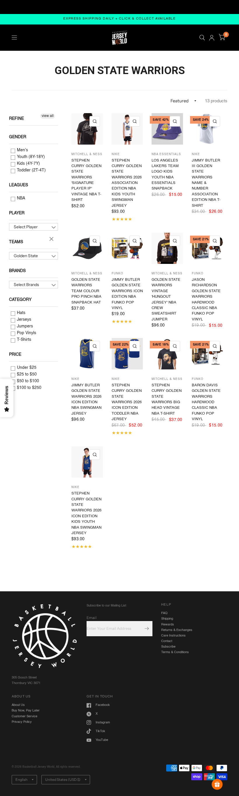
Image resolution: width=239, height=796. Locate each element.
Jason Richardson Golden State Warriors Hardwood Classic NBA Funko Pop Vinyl (206, 299)
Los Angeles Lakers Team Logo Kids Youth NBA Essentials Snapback (165, 175)
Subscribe (168, 646)
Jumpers (24, 326)
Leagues (18, 185)
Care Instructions (173, 635)
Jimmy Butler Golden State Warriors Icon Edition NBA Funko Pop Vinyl (127, 294)
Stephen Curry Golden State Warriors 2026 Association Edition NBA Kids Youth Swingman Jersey (127, 183)
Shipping (167, 618)
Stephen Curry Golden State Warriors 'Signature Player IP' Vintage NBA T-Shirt (86, 180)
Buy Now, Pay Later (26, 710)
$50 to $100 (27, 381)
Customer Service (24, 716)
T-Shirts (23, 340)
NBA (20, 198)
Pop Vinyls (26, 333)
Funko (117, 273)
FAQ (164, 613)
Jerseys (23, 320)
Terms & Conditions (175, 652)
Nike (116, 154)
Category (20, 300)
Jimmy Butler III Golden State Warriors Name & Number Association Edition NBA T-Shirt (206, 183)
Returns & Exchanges (176, 630)
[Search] (202, 37)
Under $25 (26, 368)
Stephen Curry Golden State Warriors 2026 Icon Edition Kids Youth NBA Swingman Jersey (86, 513)
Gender (17, 137)
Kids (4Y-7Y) (28, 164)
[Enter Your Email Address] (146, 628)
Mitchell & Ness (86, 154)
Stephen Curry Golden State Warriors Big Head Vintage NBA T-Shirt (167, 399)
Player (16, 213)
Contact (166, 641)
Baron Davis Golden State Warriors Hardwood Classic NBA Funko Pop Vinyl (206, 402)
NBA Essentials (166, 154)
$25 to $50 (26, 374)
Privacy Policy (22, 722)
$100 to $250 (28, 388)
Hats (20, 313)
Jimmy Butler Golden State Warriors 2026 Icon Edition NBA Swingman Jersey (86, 399)
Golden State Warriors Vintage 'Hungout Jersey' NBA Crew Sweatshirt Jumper (166, 299)
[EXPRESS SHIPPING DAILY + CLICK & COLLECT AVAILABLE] (119, 19)
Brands (17, 271)
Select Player (26, 226)
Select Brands (26, 284)
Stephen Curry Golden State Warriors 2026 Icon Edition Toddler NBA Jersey (127, 402)
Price (15, 355)
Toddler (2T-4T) (31, 170)
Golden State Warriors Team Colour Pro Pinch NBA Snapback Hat (86, 291)
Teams (16, 242)
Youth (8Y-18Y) (30, 157)
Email (91, 617)
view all (48, 116)
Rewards (167, 624)
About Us (18, 705)
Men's (22, 150)
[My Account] (212, 37)
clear (52, 239)
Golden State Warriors (26, 256)
